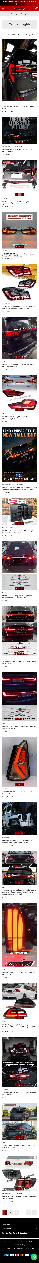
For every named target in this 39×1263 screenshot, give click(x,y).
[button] (4, 8)
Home (13, 14)
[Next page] (34, 1212)
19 (28, 1212)
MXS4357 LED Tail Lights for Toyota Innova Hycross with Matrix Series (18, 255)
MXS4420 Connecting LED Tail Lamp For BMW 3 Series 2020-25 (19, 727)
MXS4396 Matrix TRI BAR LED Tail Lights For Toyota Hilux (18, 973)
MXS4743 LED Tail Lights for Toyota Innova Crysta (18, 107)
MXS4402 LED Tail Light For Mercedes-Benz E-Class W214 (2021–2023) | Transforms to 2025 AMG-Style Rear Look (19, 892)
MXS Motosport (18, 1248)
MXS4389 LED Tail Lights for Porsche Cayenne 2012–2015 (19, 1093)
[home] (14, 1260)
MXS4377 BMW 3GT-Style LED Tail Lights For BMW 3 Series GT (18, 1146)
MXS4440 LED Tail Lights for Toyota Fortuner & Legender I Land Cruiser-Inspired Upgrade (19, 488)
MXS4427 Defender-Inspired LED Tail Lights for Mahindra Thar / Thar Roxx (19, 532)
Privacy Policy (19, 1245)
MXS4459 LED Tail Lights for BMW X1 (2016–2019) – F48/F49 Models (19, 418)
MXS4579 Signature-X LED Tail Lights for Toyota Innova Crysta (17, 203)
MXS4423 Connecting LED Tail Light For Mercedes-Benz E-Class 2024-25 (17, 597)
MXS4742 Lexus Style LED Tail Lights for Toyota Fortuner (17, 150)
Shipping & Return (27, 1242)
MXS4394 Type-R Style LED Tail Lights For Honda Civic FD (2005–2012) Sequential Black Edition (19, 1027)
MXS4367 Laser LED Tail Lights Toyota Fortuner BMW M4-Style (19, 1197)
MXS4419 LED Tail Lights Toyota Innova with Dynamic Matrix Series (18, 793)
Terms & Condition (10, 1242)
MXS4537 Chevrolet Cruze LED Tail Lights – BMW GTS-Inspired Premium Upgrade (18, 307)
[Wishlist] (22, 98)
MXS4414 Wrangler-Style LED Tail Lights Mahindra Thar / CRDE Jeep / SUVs (17, 841)
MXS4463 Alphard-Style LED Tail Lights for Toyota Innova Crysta (18, 365)
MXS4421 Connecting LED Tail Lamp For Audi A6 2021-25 (19, 662)
